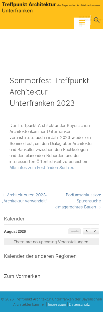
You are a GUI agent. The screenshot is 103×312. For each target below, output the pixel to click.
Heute (74, 231)
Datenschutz (79, 304)
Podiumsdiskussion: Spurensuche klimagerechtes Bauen (78, 200)
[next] (95, 231)
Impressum (57, 304)
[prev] (87, 231)
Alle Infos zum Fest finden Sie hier (41, 167)
